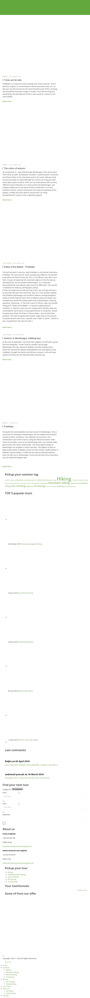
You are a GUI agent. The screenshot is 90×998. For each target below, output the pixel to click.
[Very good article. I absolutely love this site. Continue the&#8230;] (8, 769)
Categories (7, 789)
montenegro (44, 483)
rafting (8, 486)
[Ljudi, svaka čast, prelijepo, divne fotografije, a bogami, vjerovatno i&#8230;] (8, 756)
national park (75, 483)
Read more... (8, 101)
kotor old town (22, 483)
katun (7, 483)
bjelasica (20, 480)
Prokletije (8, 426)
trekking (60, 486)
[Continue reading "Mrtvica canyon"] (31, 715)
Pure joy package (27, 544)
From (5, 792)
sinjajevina (30, 486)
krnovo (29, 483)
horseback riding (82, 480)
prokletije (84, 483)
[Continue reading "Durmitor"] (31, 568)
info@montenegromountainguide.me (17, 846)
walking (66, 486)
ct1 (35, 480)
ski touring (40, 486)
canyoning (26, 480)
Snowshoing (12, 881)
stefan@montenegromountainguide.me (18, 863)
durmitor (45, 480)
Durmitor (22, 593)
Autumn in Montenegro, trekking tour (22, 338)
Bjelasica (21, 691)
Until (4, 803)
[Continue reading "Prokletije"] (31, 617)
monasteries (36, 483)
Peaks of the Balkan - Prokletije (19, 266)
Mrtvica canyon (24, 740)
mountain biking (59, 483)
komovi (11, 483)
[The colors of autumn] (30, 135)
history (75, 480)
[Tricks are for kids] (30, 47)
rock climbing (18, 486)
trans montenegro (51, 486)
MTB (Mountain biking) (17, 874)
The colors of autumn (14, 168)
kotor (15, 483)
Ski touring (12, 879)
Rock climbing (13, 877)
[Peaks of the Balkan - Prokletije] (30, 233)
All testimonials (82, 890)
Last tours (7, 263)
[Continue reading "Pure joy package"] (31, 519)
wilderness (72, 486)
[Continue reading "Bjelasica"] (31, 666)
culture (39, 480)
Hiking (5, 76)
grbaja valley (53, 480)
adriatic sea (8, 480)
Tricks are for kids (13, 80)
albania (14, 480)
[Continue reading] (20, 911)
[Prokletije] (30, 393)
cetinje (32, 480)
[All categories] (17, 789)
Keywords (6, 814)
